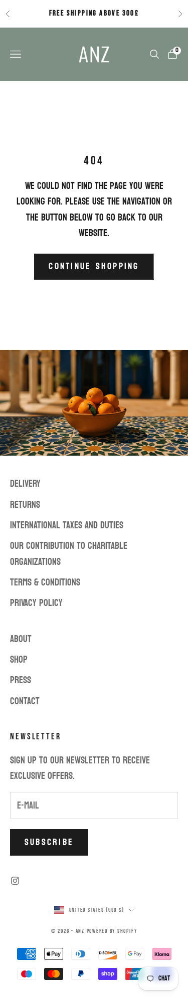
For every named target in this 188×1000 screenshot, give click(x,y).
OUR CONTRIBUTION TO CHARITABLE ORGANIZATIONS (68, 553)
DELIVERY (25, 483)
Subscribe (49, 842)
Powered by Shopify (112, 931)
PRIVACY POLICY (36, 603)
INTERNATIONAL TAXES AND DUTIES (66, 525)
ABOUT (21, 639)
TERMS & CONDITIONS (45, 582)
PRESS (20, 680)
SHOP (19, 659)
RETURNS (25, 504)
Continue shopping (94, 266)
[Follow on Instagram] (15, 881)
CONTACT (25, 701)
